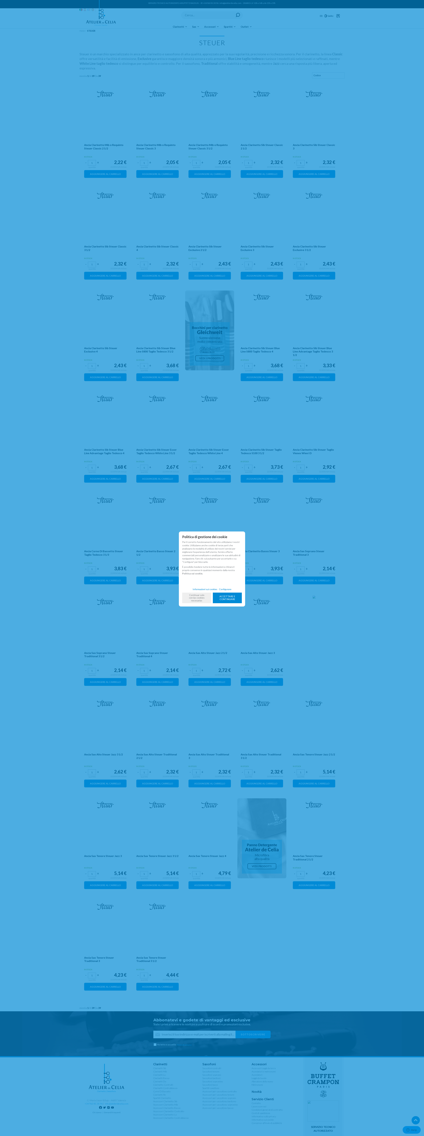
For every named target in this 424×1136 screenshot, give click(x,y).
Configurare (225, 589)
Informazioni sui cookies (205, 589)
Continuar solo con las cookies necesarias (197, 598)
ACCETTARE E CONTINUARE (227, 598)
